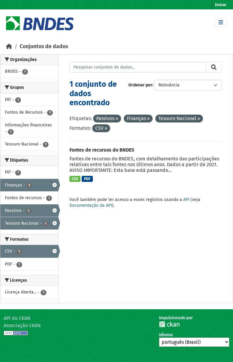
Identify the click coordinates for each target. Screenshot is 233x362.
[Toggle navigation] (220, 22)
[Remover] (117, 119)
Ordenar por (140, 85)
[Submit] (214, 67)
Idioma (165, 334)
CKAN (169, 324)
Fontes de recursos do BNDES (101, 150)
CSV (75, 179)
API (186, 199)
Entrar (220, 4)
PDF (87, 179)
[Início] (9, 46)
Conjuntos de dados (44, 46)
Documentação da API (90, 205)
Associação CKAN (22, 325)
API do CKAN (17, 318)
